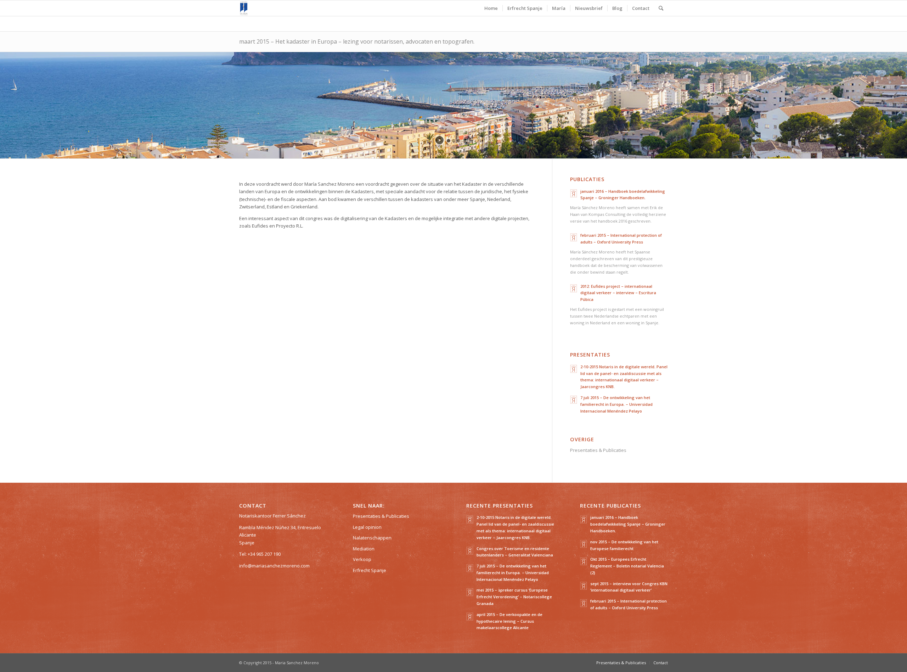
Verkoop (362, 559)
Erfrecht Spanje (369, 570)
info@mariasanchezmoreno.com (274, 565)
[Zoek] (661, 8)
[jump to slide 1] (448, 140)
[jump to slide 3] (458, 140)
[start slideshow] (439, 140)
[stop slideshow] (467, 140)
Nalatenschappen (372, 537)
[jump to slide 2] (453, 140)
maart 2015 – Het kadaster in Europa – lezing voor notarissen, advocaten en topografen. (356, 41)
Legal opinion (367, 527)
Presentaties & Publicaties (598, 450)
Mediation (363, 548)
